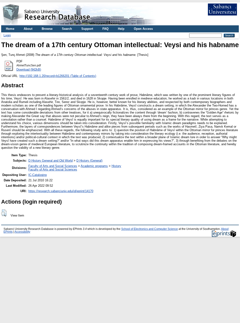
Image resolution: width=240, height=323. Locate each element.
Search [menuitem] (67, 28)
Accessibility (22, 231)
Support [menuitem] (87, 28)
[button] (4, 213)
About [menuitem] (28, 28)
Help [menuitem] (121, 28)
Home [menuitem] (10, 28)
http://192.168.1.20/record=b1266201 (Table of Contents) (57, 76)
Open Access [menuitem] (143, 28)
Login (7, 35)
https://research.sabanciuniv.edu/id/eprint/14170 (60, 191)
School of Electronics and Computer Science (149, 229)
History (116, 166)
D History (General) (89, 160)
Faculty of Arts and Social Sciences (52, 166)
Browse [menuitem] (47, 28)
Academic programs (94, 166)
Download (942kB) (28, 69)
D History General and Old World (50, 160)
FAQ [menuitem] (105, 28)
